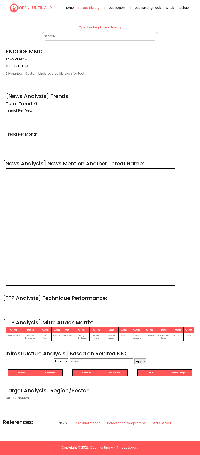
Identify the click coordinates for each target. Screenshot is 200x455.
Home (69, 7)
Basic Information (86, 423)
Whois (170, 7)
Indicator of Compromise (126, 423)
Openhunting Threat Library (100, 27)
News (63, 423)
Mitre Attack (162, 423)
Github (184, 7)
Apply (140, 361)
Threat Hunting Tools (145, 7)
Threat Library (89, 7)
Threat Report (115, 7)
